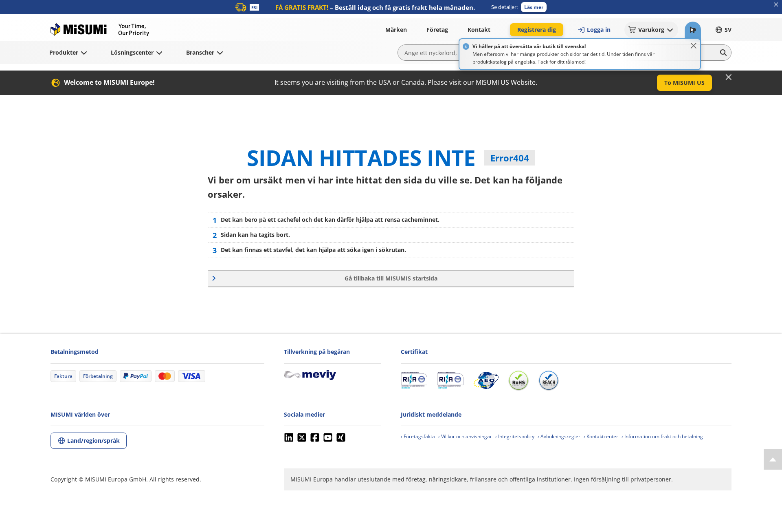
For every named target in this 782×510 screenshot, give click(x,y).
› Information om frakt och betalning (662, 436)
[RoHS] (518, 380)
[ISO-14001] (450, 380)
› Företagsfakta (418, 436)
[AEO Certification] (486, 380)
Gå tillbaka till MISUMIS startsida (391, 278)
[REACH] (548, 380)
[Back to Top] (773, 459)
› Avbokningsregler (559, 436)
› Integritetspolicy (514, 436)
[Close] (693, 45)
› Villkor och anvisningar (465, 436)
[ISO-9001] (414, 380)
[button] (534, 7)
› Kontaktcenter (601, 436)
